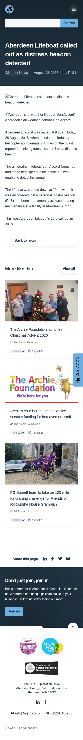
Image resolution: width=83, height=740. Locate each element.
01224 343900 (61, 713)
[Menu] (73, 9)
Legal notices (28, 727)
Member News (17, 73)
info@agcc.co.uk (27, 713)
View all (69, 269)
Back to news (25, 240)
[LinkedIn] (38, 702)
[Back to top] (73, 628)
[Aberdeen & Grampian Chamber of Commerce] (9, 9)
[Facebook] (45, 702)
